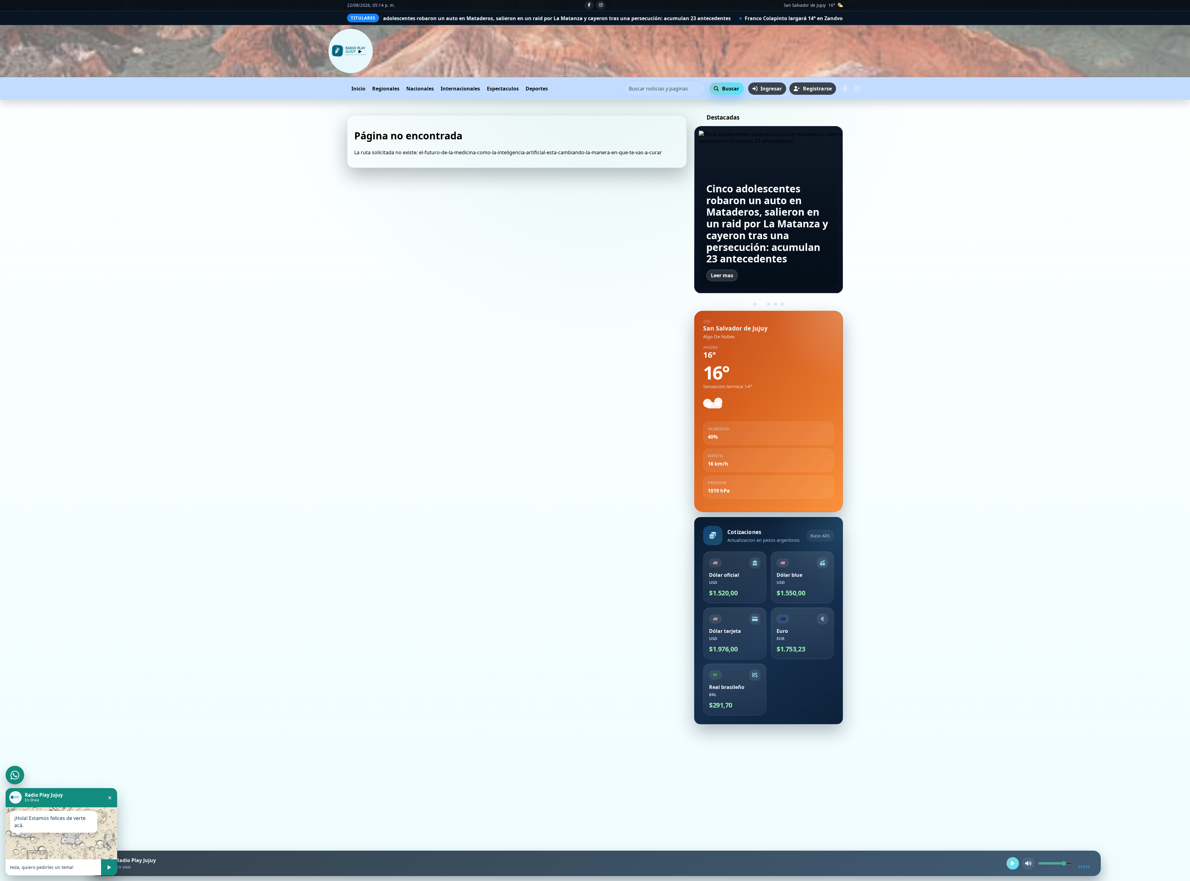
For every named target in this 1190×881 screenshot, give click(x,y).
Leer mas (722, 275)
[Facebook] (589, 5)
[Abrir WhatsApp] (15, 775)
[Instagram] (601, 5)
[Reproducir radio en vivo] (1013, 863)
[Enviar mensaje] (109, 867)
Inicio (343, 88)
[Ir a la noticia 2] (762, 304)
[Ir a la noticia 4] (775, 304)
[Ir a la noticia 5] (782, 304)
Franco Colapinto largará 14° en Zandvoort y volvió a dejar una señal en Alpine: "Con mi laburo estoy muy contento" (702, 18)
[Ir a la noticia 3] (768, 304)
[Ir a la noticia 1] (755, 304)
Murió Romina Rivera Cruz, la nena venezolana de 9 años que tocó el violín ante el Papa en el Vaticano (767, 235)
